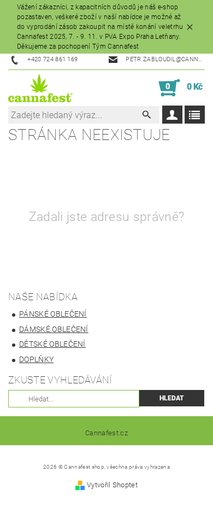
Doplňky (36, 359)
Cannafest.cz (106, 432)
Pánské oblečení (53, 314)
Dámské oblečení (53, 329)
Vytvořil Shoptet (112, 485)
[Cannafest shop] (40, 88)
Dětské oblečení (52, 344)
